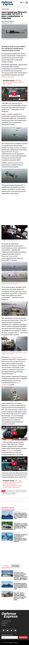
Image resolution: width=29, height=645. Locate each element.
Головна (3, 8)
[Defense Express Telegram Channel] (15, 630)
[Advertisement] (14, 209)
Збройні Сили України (21, 491)
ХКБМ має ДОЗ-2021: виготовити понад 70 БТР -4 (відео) (13, 82)
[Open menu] (27, 3)
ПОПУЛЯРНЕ (15, 566)
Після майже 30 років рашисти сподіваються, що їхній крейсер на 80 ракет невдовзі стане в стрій (20, 515)
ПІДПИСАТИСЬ (23, 637)
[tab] (6, 566)
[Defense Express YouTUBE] (7, 630)
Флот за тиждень (8, 77)
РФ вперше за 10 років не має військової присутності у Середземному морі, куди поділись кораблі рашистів (20, 538)
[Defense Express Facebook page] (3, 630)
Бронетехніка (10, 491)
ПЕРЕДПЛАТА (4, 623)
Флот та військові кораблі (8, 493)
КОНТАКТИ (3, 625)
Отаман (9, 450)
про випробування (15, 357)
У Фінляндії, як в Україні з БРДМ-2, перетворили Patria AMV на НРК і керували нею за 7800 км (20, 526)
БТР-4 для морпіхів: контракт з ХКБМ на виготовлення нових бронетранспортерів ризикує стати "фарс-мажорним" (13, 484)
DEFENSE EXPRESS (7, 21)
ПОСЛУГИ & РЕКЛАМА (6, 621)
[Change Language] (21, 2)
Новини (7, 8)
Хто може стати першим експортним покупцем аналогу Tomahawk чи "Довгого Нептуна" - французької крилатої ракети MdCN (20, 576)
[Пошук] (24, 3)
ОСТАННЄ (6, 566)
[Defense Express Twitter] (11, 630)
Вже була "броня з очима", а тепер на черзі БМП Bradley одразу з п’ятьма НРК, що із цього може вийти (20, 596)
